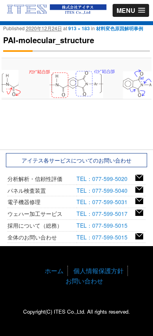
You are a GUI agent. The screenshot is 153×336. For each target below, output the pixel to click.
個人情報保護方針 (98, 270)
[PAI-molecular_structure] (76, 83)
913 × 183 (79, 28)
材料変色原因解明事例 (119, 28)
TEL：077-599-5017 (104, 213)
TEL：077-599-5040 (104, 190)
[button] (131, 10)
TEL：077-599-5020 (104, 179)
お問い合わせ (84, 280)
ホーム (54, 270)
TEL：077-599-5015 (104, 225)
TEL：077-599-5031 (104, 202)
